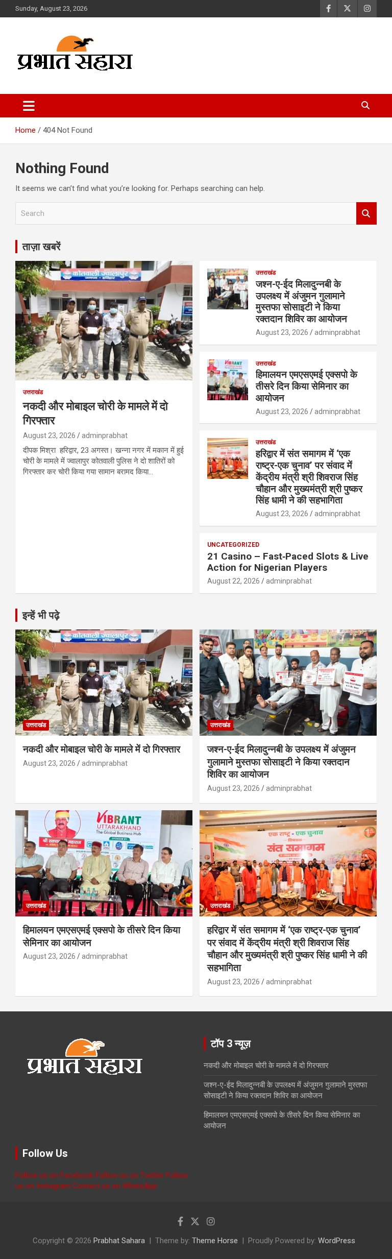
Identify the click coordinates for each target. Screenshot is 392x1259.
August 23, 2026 (49, 435)
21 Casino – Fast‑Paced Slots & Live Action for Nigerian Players (288, 562)
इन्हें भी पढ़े (41, 615)
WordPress (336, 1240)
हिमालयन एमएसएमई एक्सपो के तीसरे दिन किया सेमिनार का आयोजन (306, 386)
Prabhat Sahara (119, 1240)
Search (366, 213)
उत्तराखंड (33, 392)
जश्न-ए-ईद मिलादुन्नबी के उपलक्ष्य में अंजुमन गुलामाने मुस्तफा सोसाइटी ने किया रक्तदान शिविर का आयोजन (301, 301)
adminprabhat (105, 435)
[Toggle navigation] (28, 105)
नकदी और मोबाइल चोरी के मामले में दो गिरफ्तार (101, 749)
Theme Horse (215, 1240)
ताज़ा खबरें (41, 246)
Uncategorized (233, 544)
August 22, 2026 (233, 581)
